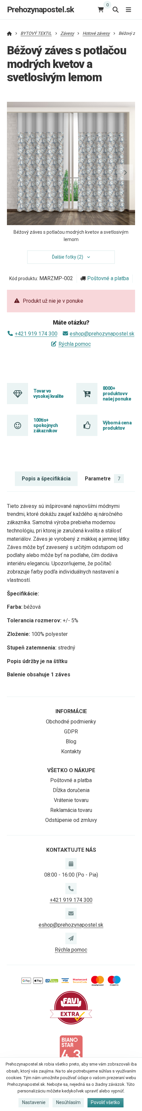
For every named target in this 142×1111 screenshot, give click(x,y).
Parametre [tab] (102, 478)
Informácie (71, 711)
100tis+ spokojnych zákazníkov (45, 425)
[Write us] (71, 938)
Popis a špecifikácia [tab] (46, 478)
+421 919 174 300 (36, 334)
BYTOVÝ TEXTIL (36, 33)
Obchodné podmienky (71, 721)
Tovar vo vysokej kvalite (48, 393)
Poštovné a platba (108, 278)
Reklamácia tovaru (71, 810)
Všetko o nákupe (71, 770)
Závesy (67, 33)
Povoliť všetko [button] (105, 1102)
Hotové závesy (96, 33)
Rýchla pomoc (74, 344)
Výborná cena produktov (117, 425)
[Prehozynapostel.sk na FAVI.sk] (71, 1007)
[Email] (71, 913)
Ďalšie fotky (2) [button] (67, 257)
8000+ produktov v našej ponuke (117, 394)
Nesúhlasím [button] (68, 1102)
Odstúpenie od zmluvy (71, 820)
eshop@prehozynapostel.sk (102, 334)
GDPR (71, 731)
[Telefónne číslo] (71, 888)
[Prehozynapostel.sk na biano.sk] (71, 1051)
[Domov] (9, 33)
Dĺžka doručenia (71, 790)
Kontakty (71, 751)
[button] (125, 172)
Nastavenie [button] (34, 1102)
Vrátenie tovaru (71, 800)
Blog (71, 741)
